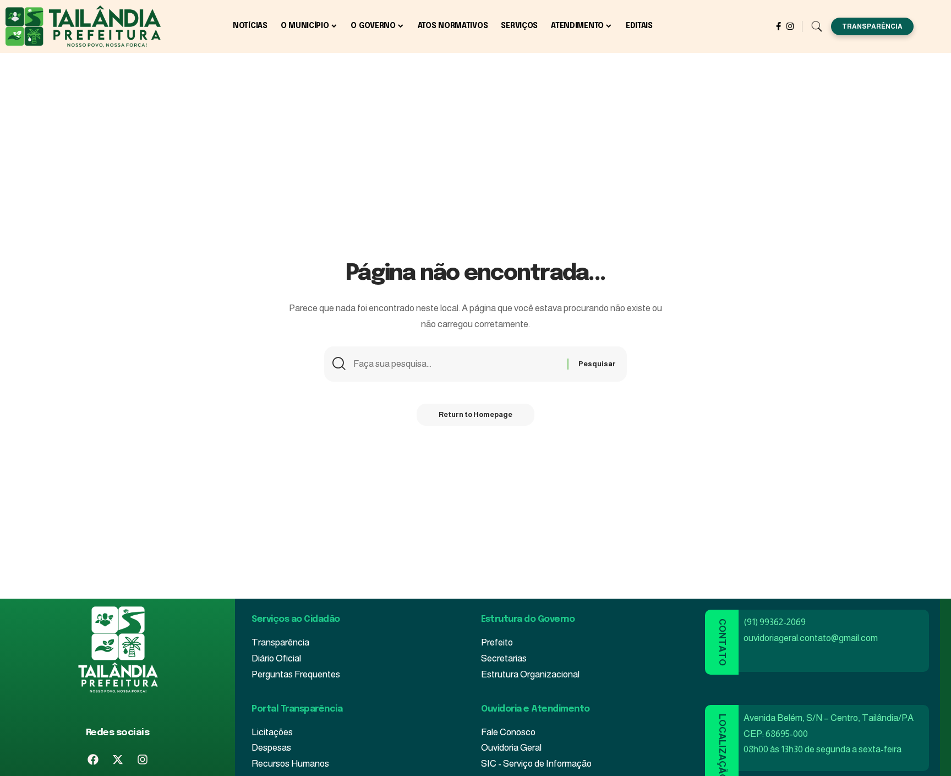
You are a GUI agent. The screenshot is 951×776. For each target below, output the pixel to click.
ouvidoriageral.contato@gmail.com (811, 638)
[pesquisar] (817, 26)
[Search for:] (456, 364)
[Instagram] (790, 26)
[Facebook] (778, 26)
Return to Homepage (475, 414)
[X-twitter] (118, 759)
